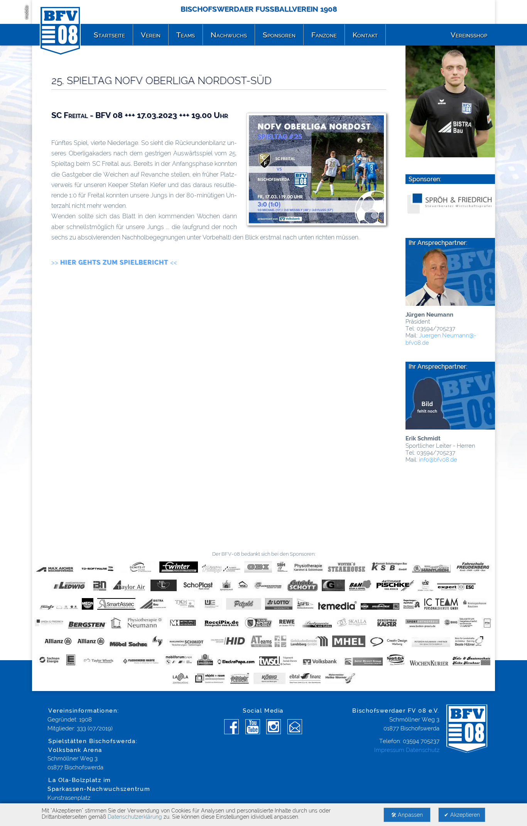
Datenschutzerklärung (135, 817)
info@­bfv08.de (437, 459)
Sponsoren (279, 34)
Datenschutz (422, 750)
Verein (150, 34)
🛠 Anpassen (407, 815)
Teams (185, 34)
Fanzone (324, 34)
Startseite (109, 34)
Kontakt (365, 34)
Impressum (389, 750)
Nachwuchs (229, 34)
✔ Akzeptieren (462, 815)
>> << (114, 262)
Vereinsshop (469, 34)
